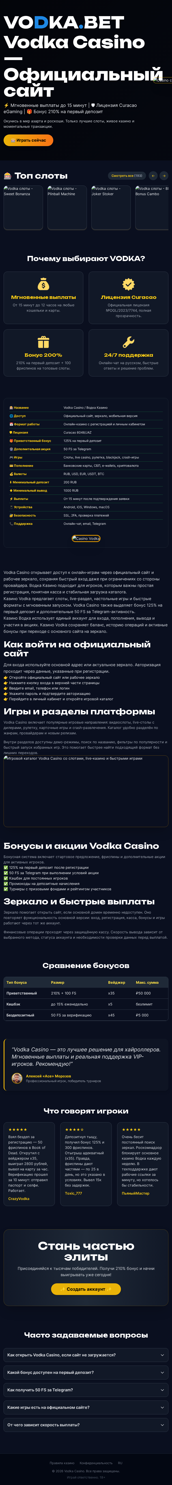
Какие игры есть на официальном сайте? (48, 1407)
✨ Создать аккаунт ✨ (86, 1289)
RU (120, 1463)
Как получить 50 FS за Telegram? (40, 1390)
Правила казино (62, 1463)
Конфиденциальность (96, 1463)
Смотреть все (127, 175)
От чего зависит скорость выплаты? (43, 1424)
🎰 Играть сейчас (28, 140)
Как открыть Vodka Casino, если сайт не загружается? (61, 1355)
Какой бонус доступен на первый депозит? (50, 1372)
